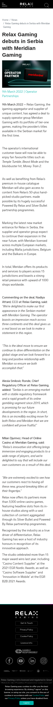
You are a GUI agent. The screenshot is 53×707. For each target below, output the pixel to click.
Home (5, 20)
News (14, 20)
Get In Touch (26, 623)
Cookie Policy (26, 636)
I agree (26, 703)
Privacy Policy (26, 630)
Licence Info (26, 643)
